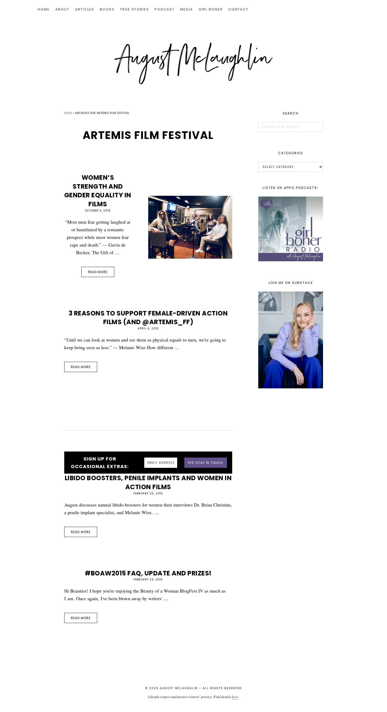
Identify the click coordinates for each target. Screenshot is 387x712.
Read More (98, 272)
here (235, 696)
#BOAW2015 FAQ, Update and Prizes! (148, 573)
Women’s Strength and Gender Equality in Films (97, 190)
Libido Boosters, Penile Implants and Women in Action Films (148, 482)
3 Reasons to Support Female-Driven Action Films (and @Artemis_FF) (148, 318)
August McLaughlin (193, 63)
